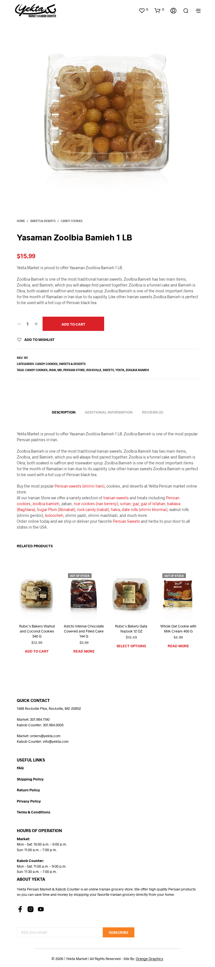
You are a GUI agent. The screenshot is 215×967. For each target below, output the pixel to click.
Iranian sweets (116, 497)
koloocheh (54, 515)
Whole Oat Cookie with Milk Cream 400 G (178, 628)
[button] (143, 9)
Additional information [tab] (109, 412)
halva (115, 509)
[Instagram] (30, 909)
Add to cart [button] (37, 651)
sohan (125, 503)
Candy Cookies (71, 221)
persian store (74, 370)
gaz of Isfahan (153, 503)
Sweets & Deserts (42, 221)
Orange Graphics (149, 959)
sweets (108, 370)
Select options (131, 646)
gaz (136, 503)
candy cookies (36, 370)
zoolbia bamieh (137, 370)
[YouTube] (41, 909)
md (59, 370)
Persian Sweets (126, 521)
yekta (119, 370)
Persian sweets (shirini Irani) (79, 486)
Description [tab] (64, 412)
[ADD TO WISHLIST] (30, 608)
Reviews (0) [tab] (152, 412)
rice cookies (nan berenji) (96, 503)
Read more (84, 651)
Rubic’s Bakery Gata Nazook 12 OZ (131, 628)
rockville (93, 370)
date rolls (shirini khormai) (144, 509)
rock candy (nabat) (93, 509)
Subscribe (118, 932)
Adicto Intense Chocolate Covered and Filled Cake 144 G (84, 631)
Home (21, 221)
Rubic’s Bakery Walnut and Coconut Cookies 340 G (37, 631)
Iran (52, 370)
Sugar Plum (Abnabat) (56, 509)
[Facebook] (20, 909)
